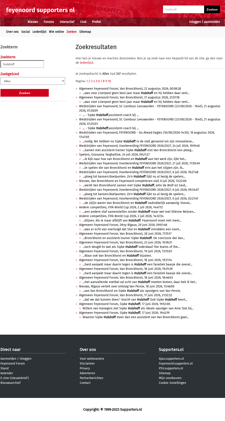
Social (25, 32)
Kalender (6, 373)
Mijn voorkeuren (170, 378)
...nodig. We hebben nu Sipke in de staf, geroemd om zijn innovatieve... (138, 141)
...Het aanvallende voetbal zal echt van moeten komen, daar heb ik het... (140, 282)
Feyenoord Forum (12, 363)
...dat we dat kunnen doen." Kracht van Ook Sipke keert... (135, 299)
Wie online (56, 32)
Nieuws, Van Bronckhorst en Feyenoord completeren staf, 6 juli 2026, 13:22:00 (133, 181)
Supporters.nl (171, 349)
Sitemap (85, 32)
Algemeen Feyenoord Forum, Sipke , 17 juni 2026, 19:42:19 (124, 313)
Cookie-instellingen (172, 383)
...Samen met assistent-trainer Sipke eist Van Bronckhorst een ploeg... (138, 150)
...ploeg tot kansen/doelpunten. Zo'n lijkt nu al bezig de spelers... (134, 176)
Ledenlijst (39, 32)
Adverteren (87, 373)
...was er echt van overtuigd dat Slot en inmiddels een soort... (132, 229)
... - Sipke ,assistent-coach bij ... (111, 115)
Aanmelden (8, 359)
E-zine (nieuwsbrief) (14, 378)
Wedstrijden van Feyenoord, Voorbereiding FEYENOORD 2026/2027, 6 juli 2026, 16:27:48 (138, 172)
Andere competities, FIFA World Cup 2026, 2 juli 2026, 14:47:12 (121, 207)
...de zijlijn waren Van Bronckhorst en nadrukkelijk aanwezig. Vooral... (137, 203)
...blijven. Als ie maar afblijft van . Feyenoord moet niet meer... (132, 220)
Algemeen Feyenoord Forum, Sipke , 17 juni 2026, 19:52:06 (124, 304)
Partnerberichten (91, 378)
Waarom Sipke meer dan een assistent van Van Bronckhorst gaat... (136, 317)
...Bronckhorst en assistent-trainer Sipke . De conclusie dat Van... (134, 238)
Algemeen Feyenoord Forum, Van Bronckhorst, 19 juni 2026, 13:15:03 (125, 251)
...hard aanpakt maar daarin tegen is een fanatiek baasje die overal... (137, 264)
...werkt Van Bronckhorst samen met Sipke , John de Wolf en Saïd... (135, 185)
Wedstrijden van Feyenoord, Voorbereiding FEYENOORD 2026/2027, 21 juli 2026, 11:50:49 (139, 163)
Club (83, 22)
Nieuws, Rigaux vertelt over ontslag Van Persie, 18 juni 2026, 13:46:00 (126, 286)
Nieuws (33, 22)
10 (109, 81)
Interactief (67, 22)
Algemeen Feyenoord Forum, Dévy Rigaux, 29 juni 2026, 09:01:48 (123, 225)
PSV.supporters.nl (171, 368)
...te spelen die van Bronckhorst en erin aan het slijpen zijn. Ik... (133, 168)
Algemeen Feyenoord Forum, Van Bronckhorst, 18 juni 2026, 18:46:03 (126, 277)
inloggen (195, 22)
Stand (4, 368)
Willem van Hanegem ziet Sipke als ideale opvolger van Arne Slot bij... (138, 308)
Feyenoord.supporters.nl (176, 363)
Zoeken (72, 32)
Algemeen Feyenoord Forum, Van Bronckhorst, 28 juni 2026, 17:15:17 (125, 234)
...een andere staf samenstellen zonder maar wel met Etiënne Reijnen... (139, 212)
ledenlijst (86, 63)
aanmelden (212, 22)
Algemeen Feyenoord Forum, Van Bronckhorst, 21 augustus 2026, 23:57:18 (129, 97)
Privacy (85, 368)
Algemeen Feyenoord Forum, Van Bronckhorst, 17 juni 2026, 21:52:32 (125, 295)
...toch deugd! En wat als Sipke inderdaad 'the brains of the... (131, 247)
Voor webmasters (92, 359)
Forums (49, 22)
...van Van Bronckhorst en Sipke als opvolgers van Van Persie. (132, 291)
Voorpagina (14, 22)
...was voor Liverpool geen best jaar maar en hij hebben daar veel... (136, 93)
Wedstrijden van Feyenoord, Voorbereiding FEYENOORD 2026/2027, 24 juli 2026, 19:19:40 (139, 146)
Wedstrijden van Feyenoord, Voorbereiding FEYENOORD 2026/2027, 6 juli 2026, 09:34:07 (139, 190)
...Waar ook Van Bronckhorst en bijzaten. (117, 256)
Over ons (12, 32)
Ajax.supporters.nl (171, 359)
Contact (85, 383)
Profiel (96, 22)
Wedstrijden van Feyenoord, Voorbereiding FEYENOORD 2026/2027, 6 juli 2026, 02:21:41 (138, 198)
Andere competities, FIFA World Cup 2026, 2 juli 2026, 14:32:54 (121, 216)
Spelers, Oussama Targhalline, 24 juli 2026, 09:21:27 (114, 154)
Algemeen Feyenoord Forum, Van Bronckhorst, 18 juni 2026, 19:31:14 (125, 260)
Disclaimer (87, 363)
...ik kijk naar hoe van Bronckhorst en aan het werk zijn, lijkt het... (134, 159)
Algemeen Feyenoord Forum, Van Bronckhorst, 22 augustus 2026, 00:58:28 (130, 89)
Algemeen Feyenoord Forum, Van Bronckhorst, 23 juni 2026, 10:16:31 (125, 242)
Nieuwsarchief (10, 383)
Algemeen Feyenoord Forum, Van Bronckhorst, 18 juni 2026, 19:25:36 (125, 269)
